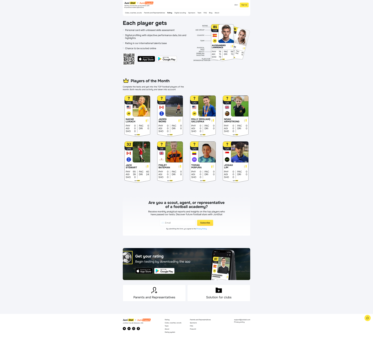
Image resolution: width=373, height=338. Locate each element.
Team (199, 13)
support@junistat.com (242, 320)
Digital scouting (180, 13)
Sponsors (191, 13)
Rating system (170, 332)
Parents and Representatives (154, 13)
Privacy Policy (201, 229)
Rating (169, 13)
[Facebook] (138, 328)
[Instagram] (133, 328)
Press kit (193, 329)
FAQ (205, 13)
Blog (210, 13)
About (217, 13)
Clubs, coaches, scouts (133, 13)
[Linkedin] (129, 328)
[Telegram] (124, 328)
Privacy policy (239, 322)
